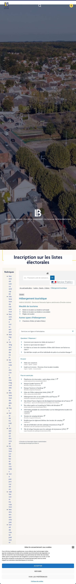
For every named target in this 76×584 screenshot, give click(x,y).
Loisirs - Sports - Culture (42, 288)
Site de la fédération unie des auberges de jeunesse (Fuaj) (43, 425)
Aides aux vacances (30, 363)
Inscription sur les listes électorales (10, 459)
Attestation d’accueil (10, 436)
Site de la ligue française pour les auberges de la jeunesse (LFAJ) (45, 429)
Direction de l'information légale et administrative (33, 441)
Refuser (38, 571)
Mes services (17, 219)
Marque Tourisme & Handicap (34, 388)
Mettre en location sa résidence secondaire (36, 312)
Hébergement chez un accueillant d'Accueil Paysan (40, 396)
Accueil (8, 219)
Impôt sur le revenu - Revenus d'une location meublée (41, 367)
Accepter (38, 566)
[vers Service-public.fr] (62, 282)
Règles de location (28, 314)
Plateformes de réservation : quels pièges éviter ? (40, 379)
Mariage (10, 337)
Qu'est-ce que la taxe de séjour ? (34, 345)
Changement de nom (10, 350)
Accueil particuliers (26, 288)
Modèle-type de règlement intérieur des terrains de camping (43, 420)
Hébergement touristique (59, 288)
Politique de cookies (37, 581)
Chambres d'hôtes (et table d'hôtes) (33, 321)
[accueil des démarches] (47, 273)
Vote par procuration (10, 481)
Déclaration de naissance (10, 304)
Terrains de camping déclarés (33, 416)
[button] (73, 547)
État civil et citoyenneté (33, 219)
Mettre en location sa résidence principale (35, 310)
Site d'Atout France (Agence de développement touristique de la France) (47, 401)
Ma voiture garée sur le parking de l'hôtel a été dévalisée (42, 405)
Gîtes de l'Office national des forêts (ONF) (37, 392)
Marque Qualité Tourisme (32, 383)
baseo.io (36, 443)
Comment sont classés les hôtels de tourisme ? (39, 342)
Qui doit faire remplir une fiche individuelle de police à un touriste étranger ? (48, 352)
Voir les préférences (38, 577)
